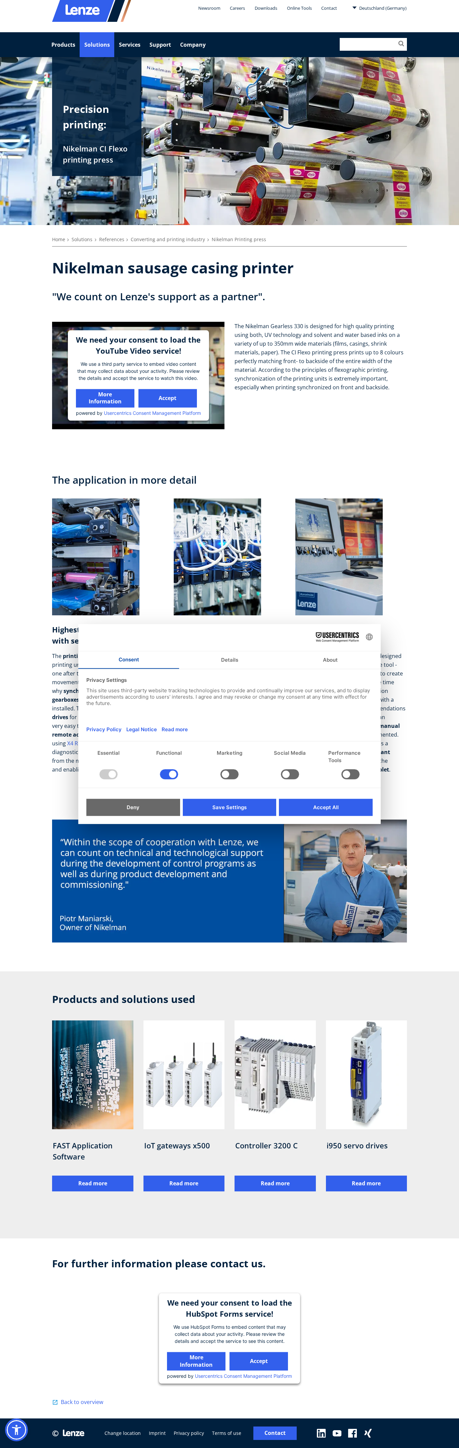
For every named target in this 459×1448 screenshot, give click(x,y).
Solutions (97, 44)
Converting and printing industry (168, 239)
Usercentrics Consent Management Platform (152, 413)
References (111, 239)
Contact (329, 8)
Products (63, 44)
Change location (123, 1433)
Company (193, 44)
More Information (105, 398)
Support (160, 44)
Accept (167, 398)
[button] (16, 1430)
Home (58, 239)
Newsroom (209, 8)
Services (129, 44)
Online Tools (299, 8)
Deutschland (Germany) (382, 8)
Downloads (266, 8)
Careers (237, 8)
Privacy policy (189, 1433)
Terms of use (226, 1433)
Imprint (157, 1433)
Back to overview (82, 1402)
